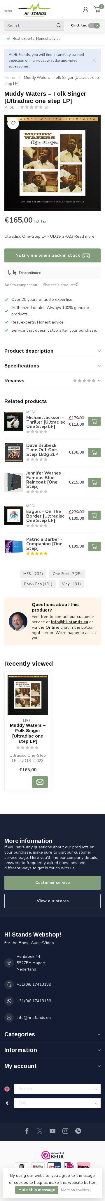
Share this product (58, 284)
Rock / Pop (38, 583)
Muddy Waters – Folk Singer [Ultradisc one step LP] (28, 733)
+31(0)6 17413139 (34, 984)
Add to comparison (20, 284)
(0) (47, 107)
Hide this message (36, 1190)
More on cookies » (76, 1189)
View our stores (53, 901)
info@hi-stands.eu (69, 622)
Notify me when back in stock (48, 255)
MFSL (9, 107)
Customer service (52, 882)
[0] (97, 9)
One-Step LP (67, 573)
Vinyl (71, 583)
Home (9, 77)
